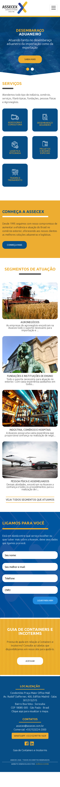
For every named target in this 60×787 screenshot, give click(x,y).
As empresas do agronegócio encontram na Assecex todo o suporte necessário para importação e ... (30, 326)
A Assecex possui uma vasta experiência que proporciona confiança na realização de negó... (30, 433)
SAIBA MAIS (30, 59)
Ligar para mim (45, 600)
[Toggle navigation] (53, 8)
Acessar (30, 661)
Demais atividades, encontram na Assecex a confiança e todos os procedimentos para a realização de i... (30, 485)
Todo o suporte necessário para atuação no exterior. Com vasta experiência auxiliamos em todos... (30, 380)
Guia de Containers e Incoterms (30, 750)
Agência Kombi (42, 764)
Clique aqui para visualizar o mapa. (30, 711)
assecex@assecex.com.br (30, 725)
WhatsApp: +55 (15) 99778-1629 (30, 736)
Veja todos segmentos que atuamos (30, 499)
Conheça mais (14, 245)
